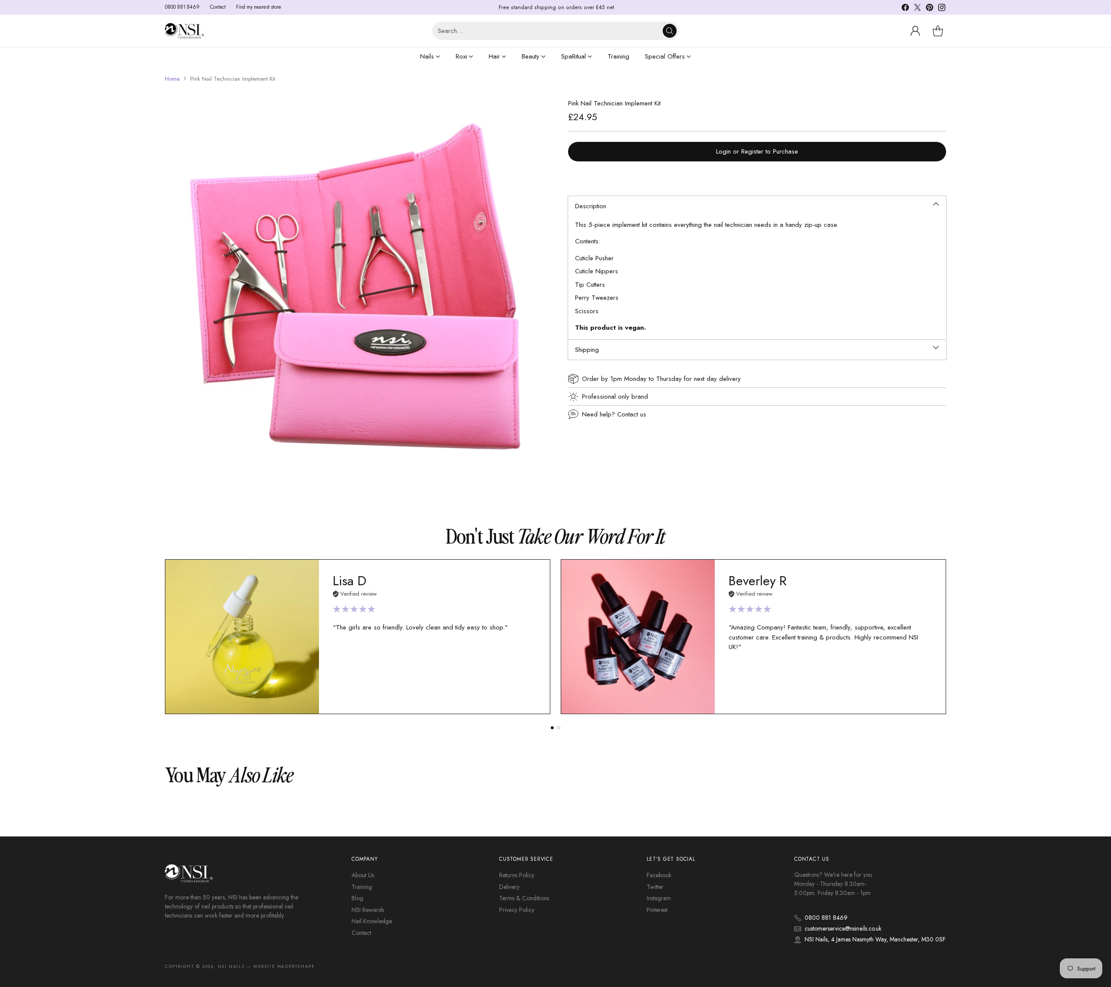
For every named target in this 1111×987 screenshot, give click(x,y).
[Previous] (164, 636)
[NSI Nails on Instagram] (941, 9)
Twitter (655, 886)
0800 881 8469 (826, 917)
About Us (363, 875)
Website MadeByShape (284, 966)
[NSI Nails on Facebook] (905, 9)
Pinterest (657, 909)
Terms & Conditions (524, 898)
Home (172, 79)
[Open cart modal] (938, 31)
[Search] (670, 31)
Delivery (509, 886)
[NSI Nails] (184, 30)
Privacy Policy (516, 909)
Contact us (631, 414)
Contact (361, 932)
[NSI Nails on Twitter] (917, 9)
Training (362, 886)
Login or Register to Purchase (757, 151)
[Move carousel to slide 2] (558, 727)
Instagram (659, 898)
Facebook (659, 875)
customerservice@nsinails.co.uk (843, 928)
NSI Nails (231, 966)
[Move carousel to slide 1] (552, 727)
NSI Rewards (368, 909)
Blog (357, 898)
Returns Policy (516, 875)
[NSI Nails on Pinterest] (929, 9)
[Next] (946, 636)
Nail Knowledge (372, 921)
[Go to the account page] (915, 31)
